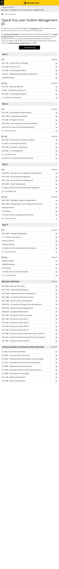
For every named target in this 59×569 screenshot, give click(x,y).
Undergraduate (13, 10)
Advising (20, 10)
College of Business (7, 7)
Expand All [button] (54, 59)
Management (35, 28)
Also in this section (10, 14)
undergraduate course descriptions (19, 43)
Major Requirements (27, 10)
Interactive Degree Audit (11, 34)
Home (2, 10)
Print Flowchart (28, 47)
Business (6, 10)
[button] (29, 63)
